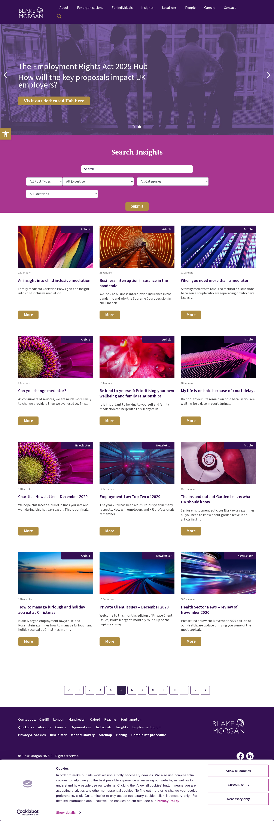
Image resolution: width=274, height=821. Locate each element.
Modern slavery (83, 735)
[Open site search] (59, 16)
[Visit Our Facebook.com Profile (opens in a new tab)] (241, 756)
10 (174, 690)
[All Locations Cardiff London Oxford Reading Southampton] (62, 194)
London (58, 719)
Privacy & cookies (32, 735)
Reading (110, 719)
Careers (60, 727)
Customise (236, 785)
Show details (66, 812)
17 (195, 690)
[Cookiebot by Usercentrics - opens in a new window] (27, 812)
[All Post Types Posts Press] (44, 181)
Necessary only (238, 799)
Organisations (81, 727)
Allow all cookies (238, 771)
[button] (5, 134)
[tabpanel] (137, 79)
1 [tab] (134, 127)
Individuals (104, 727)
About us (44, 727)
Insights (122, 727)
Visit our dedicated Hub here (54, 100)
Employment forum (146, 727)
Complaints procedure (148, 735)
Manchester (77, 719)
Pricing (121, 735)
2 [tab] (140, 127)
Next (268, 75)
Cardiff (44, 719)
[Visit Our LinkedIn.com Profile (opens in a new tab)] (251, 756)
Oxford (95, 719)
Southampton (131, 719)
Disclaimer (58, 735)
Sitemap (105, 735)
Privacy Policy (168, 801)
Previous (6, 75)
